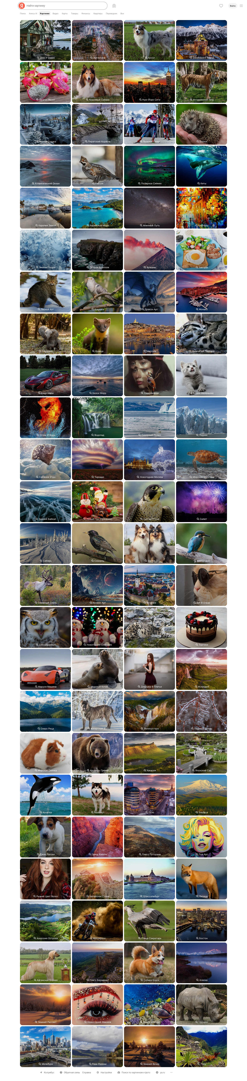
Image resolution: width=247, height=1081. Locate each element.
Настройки (106, 1072)
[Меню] (241, 6)
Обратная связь (72, 1072)
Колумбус (49, 1072)
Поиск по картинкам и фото (136, 1072)
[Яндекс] (22, 6)
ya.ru (162, 1072)
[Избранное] (221, 6)
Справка (86, 1072)
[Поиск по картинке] (114, 6)
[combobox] (66, 5)
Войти (233, 6)
